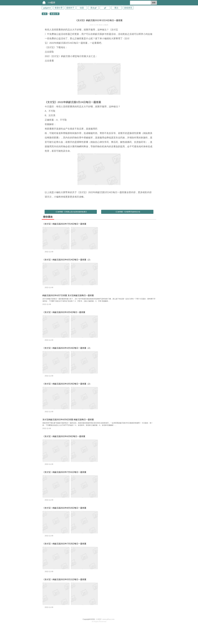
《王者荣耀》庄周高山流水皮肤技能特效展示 (71, 212)
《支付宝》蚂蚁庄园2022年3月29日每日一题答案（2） (66, 384)
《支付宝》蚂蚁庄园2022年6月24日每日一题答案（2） (66, 259)
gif (105, 8)
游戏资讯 (128, 8)
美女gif (93, 8)
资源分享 (59, 8)
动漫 (82, 8)
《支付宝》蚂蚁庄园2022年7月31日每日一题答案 (64, 472)
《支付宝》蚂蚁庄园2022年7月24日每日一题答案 (64, 224)
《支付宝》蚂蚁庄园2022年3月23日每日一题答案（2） (66, 348)
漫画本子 (70, 8)
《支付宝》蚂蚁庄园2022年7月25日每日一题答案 (64, 543)
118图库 (51, 2)
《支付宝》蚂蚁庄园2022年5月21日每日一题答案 (64, 579)
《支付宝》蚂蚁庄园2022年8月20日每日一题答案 (64, 508)
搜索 (154, 3)
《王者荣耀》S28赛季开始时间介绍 (127, 212)
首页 (45, 14)
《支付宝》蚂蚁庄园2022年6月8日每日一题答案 (63, 436)
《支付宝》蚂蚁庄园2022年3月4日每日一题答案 (63, 312)
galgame (47, 8)
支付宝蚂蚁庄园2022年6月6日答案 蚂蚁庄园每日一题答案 (68, 419)
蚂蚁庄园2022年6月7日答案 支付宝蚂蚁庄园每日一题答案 (68, 295)
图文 (116, 8)
